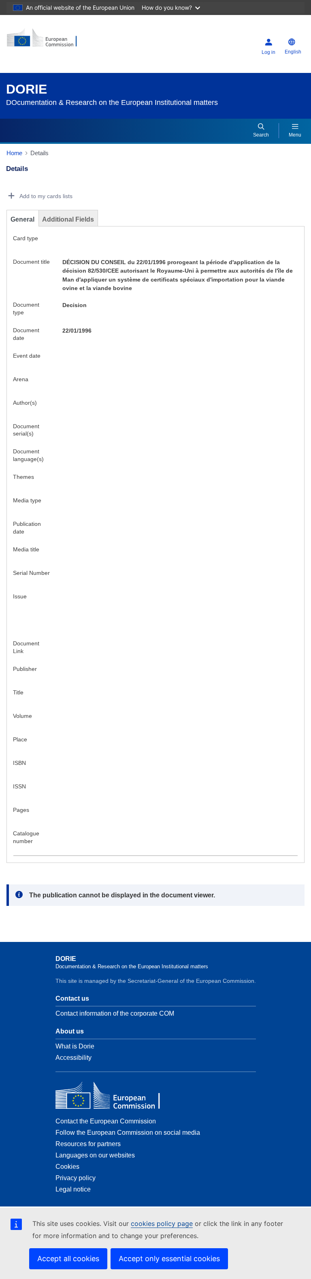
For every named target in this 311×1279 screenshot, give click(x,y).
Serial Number (31, 573)
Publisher (25, 669)
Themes (23, 477)
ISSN (19, 786)
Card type (25, 238)
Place (20, 739)
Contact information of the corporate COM (114, 1013)
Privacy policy (75, 1177)
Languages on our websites (95, 1155)
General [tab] (22, 219)
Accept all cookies (68, 1258)
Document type (26, 308)
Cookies (67, 1166)
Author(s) (25, 402)
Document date (26, 334)
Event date (26, 355)
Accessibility (73, 1057)
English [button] (293, 52)
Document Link (26, 647)
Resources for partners (88, 1143)
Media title (26, 549)
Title (18, 692)
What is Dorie (74, 1046)
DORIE (26, 89)
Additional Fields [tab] (68, 219)
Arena (20, 379)
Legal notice (73, 1189)
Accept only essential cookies (169, 1258)
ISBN (19, 763)
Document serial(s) (26, 430)
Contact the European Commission (105, 1121)
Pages (21, 810)
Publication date (27, 528)
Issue (20, 596)
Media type (27, 500)
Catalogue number (26, 837)
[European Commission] (55, 41)
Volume (22, 716)
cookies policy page (162, 1223)
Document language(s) (28, 455)
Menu (295, 135)
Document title (31, 261)
